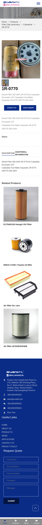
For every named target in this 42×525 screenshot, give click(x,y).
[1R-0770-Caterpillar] (12, 3)
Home (4, 425)
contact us (11, 108)
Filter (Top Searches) (11, 25)
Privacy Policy (9, 447)
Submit (11, 501)
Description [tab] (8, 153)
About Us (6, 429)
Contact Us (8, 443)
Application (8, 439)
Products (14, 22)
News (4, 436)
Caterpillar (27, 25)
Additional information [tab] (21, 153)
